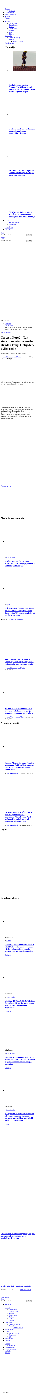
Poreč (7, 486)
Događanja (12, 224)
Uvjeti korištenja (10, 12)
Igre (10, 226)
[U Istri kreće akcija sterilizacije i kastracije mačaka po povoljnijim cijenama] (22, 110)
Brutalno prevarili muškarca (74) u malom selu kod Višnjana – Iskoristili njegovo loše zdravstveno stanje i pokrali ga (20, 1060)
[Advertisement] (18, 439)
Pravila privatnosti (10, 14)
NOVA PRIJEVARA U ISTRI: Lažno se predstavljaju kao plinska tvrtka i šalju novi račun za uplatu (19, 661)
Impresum (12, 11)
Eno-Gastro (8, 36)
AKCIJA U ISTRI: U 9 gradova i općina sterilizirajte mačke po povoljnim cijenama (22, 172)
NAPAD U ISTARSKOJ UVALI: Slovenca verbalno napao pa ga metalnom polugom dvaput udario (19, 711)
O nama (7, 9)
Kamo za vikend (14, 222)
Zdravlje (11, 34)
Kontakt (7, 18)
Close (2, 1299)
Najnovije (8, 1304)
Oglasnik (7, 229)
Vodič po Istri (9, 228)
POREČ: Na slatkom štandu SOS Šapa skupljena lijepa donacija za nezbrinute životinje (22, 214)
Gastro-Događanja (14, 37)
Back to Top (5, 1297)
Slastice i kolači (18, 41)
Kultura (11, 27)
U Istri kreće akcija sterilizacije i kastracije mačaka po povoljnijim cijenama (22, 131)
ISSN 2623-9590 (25, 1290)
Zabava (7, 220)
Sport (10, 32)
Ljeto (8, 604)
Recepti (11, 39)
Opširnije (8, 955)
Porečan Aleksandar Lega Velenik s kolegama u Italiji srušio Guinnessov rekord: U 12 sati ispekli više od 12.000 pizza (20, 766)
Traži (29, 235)
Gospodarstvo (13, 25)
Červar (3, 486)
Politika (11, 30)
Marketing (8, 16)
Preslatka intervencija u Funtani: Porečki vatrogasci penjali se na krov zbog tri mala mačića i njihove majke (22, 88)
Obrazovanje (13, 28)
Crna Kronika (13, 23)
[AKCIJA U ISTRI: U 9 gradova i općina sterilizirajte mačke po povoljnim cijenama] (22, 152)
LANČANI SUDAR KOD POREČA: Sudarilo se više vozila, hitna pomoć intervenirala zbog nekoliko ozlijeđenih (20, 1004)
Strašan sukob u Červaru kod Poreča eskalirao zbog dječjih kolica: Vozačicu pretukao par (20, 563)
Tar (10, 486)
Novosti (7, 21)
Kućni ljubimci (9, 43)
